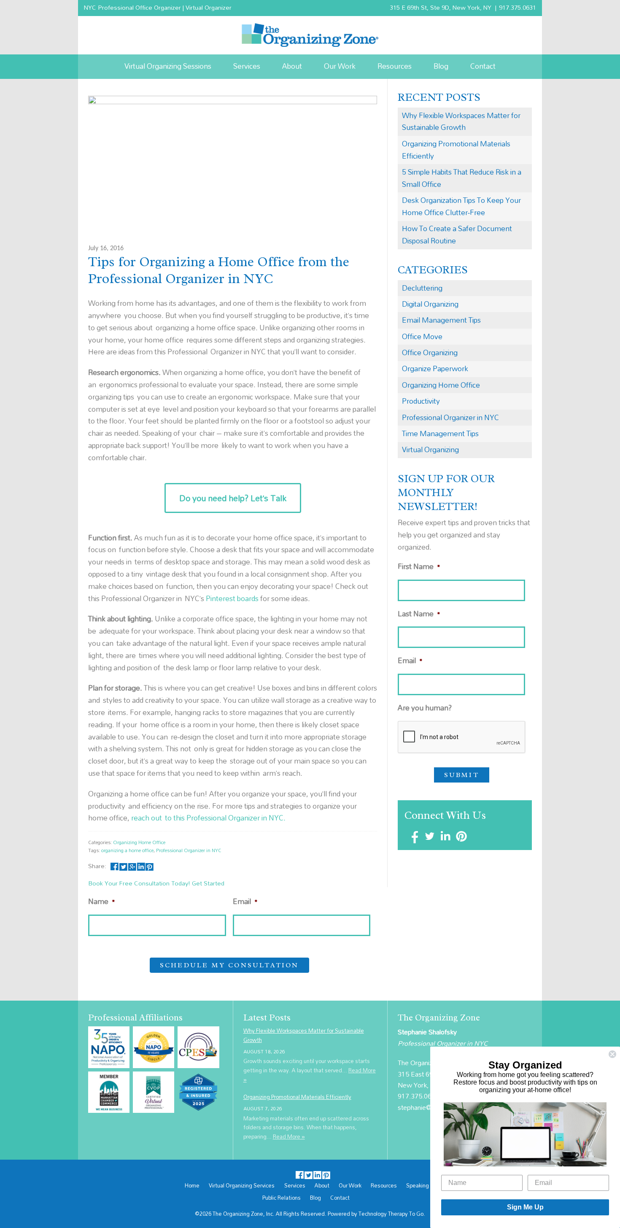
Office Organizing (430, 352)
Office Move (422, 336)
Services (246, 66)
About (292, 66)
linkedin (141, 866)
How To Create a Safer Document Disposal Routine (457, 234)
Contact (483, 66)
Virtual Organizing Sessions (167, 66)
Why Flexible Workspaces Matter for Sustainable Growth (461, 121)
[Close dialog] (612, 1054)
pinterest (149, 866)
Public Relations (281, 1198)
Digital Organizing (430, 304)
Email (245, 901)
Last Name (419, 614)
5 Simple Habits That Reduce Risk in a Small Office (461, 178)
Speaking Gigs (424, 1185)
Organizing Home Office (139, 842)
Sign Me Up (525, 1207)
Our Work (340, 66)
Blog (441, 66)
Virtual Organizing (430, 449)
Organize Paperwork (435, 368)
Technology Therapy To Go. (392, 1213)
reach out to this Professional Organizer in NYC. (208, 817)
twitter (123, 866)
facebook (114, 866)
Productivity (421, 401)
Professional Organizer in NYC (188, 850)
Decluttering (422, 288)
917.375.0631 (517, 7)
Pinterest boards (232, 598)
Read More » (289, 1136)
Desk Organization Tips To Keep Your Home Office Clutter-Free (461, 206)
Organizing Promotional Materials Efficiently (456, 149)
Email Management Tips (441, 320)
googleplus (132, 866)
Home (192, 1185)
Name (101, 901)
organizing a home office (127, 850)
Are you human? (425, 708)
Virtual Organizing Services (242, 1185)
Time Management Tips (440, 433)
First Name (419, 566)
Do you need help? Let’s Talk (232, 498)
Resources (394, 66)
